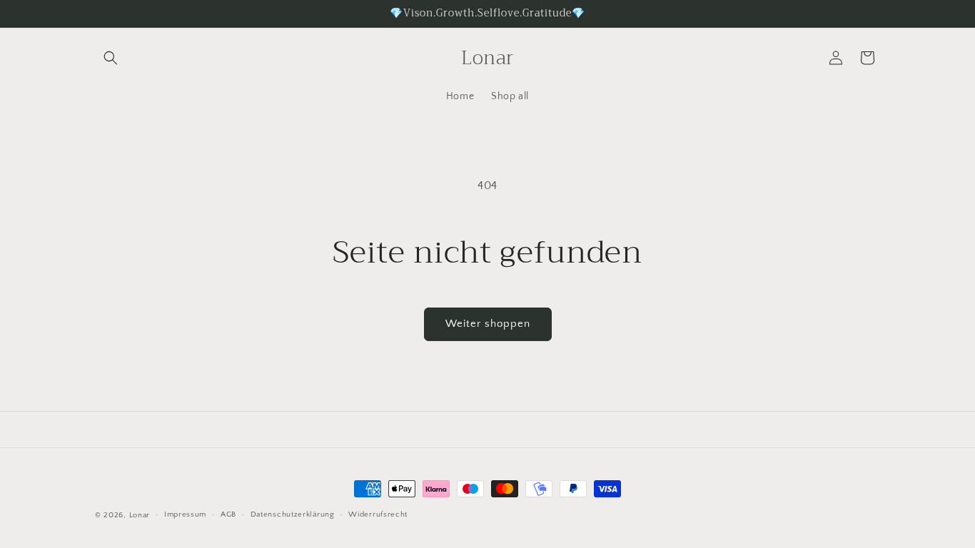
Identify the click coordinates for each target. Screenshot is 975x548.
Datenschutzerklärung (293, 514)
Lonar (140, 515)
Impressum (185, 514)
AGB (228, 514)
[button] (110, 57)
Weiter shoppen (487, 324)
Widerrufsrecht (378, 514)
